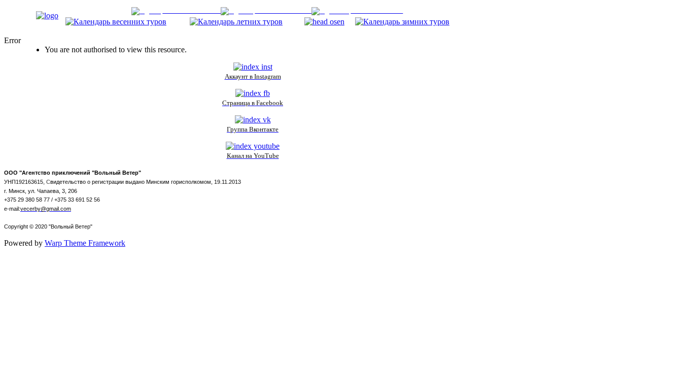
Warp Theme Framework (85, 243)
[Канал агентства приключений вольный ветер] (253, 146)
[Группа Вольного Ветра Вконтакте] (253, 119)
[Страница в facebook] (252, 93)
